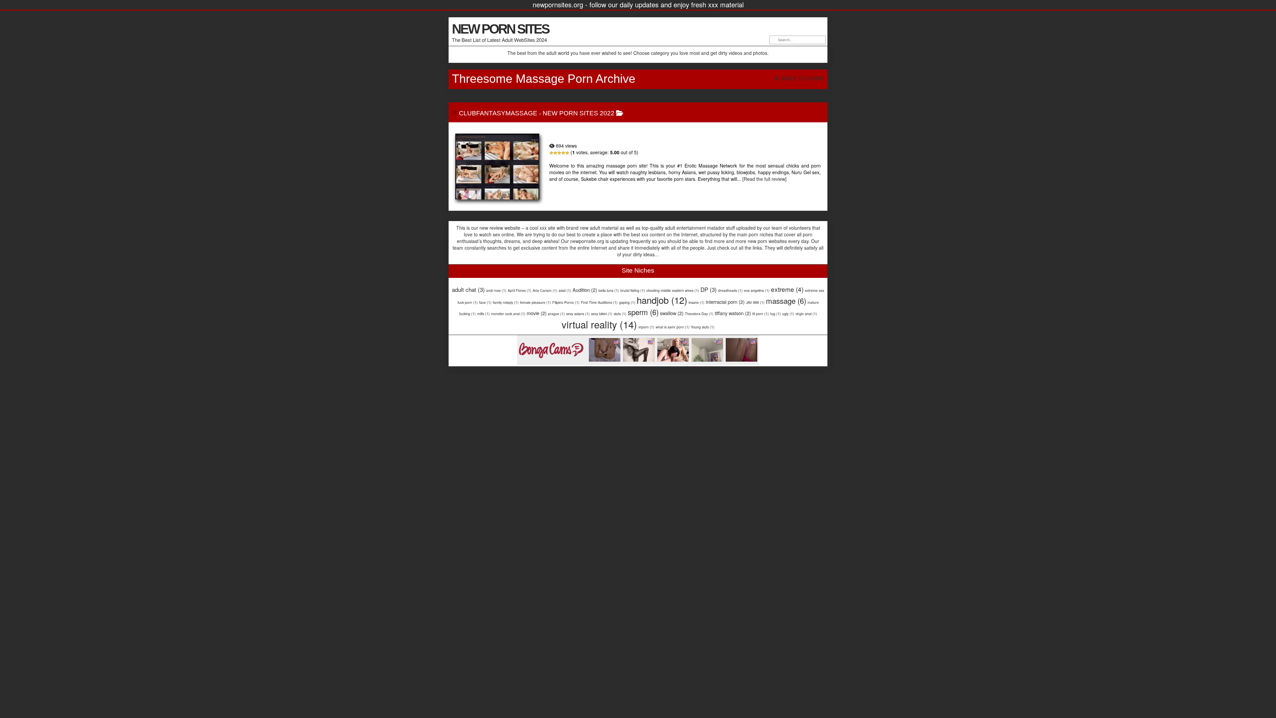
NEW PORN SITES (500, 29)
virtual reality (599, 324)
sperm (643, 311)
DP (708, 289)
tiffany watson (733, 312)
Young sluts (702, 326)
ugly (788, 313)
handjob (662, 299)
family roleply (506, 302)
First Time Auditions (599, 302)
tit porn (760, 313)
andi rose (496, 290)
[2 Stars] (555, 153)
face (485, 302)
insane (696, 302)
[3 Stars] (559, 153)
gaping (627, 302)
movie (537, 312)
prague (556, 313)
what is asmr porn (673, 326)
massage (786, 300)
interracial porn (725, 301)
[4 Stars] (563, 153)
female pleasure (535, 302)
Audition (585, 289)
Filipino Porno (566, 302)
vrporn (646, 326)
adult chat (468, 289)
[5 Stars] (567, 153)
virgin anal (806, 313)
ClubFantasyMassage (498, 113)
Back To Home (802, 78)
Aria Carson (545, 290)
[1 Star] (551, 153)
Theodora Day (699, 313)
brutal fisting (632, 290)
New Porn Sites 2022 (578, 113)
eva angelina (757, 290)
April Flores (519, 290)
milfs (483, 313)
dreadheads (730, 290)
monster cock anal (508, 313)
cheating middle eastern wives (672, 290)
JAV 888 (755, 302)
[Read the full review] (764, 179)
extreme (787, 289)
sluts (620, 313)
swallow (672, 312)
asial (565, 290)
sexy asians (578, 313)
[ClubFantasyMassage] (497, 166)
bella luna (608, 290)
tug (775, 313)
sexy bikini (601, 313)
